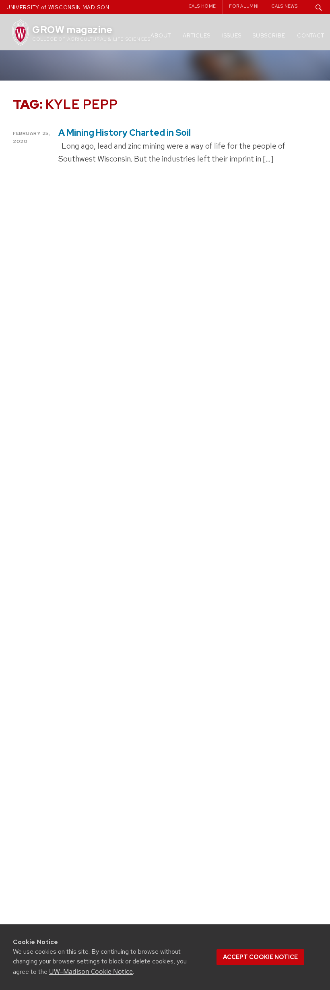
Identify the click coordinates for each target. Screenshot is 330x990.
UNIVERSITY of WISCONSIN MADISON (57, 7)
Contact (310, 35)
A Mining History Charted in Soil (124, 133)
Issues (231, 35)
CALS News (284, 6)
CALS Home (202, 6)
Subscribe (269, 35)
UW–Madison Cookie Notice (91, 971)
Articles (196, 35)
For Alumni (243, 6)
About (161, 35)
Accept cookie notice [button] (260, 957)
